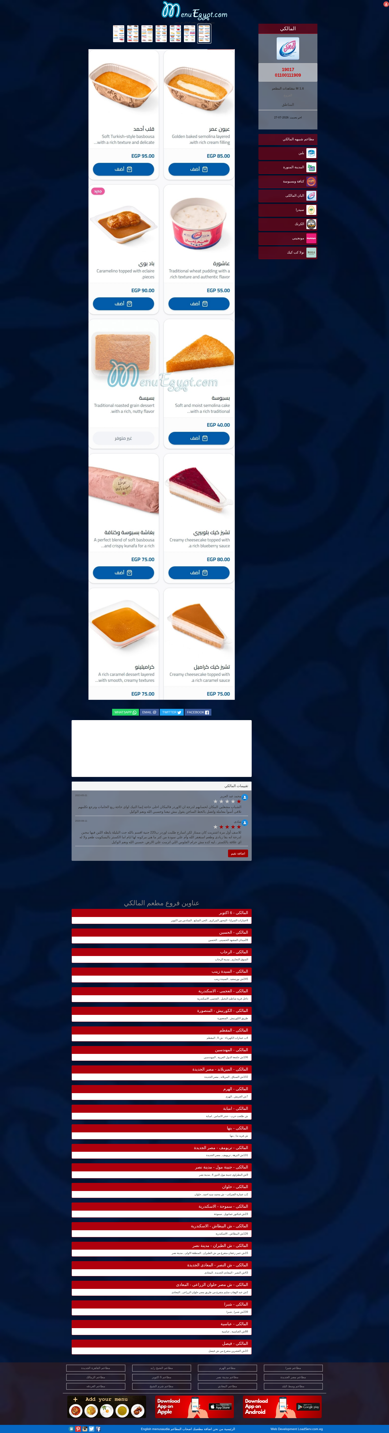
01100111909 (288, 75)
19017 (288, 69)
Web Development (284, 1429)
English (146, 1429)
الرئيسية (229, 1429)
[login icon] (386, 4)
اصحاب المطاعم (181, 1429)
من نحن (218, 1429)
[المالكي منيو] (204, 33)
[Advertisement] (289, 306)
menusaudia (161, 1429)
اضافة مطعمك (202, 1429)
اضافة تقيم (238, 853)
